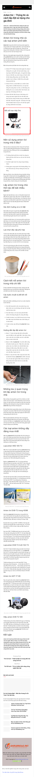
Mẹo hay (9, 12)
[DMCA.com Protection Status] (17, 761)
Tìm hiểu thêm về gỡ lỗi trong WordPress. (12, 772)
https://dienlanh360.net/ (22, 759)
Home (4, 12)
